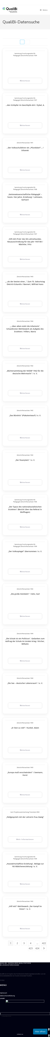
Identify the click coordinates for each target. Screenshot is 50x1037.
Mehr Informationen (25, 839)
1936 (35, 502)
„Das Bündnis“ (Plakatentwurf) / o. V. (25, 415)
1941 (31, 143)
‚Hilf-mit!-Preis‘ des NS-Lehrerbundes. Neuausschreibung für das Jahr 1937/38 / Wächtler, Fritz (25, 242)
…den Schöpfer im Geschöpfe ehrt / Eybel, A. (25, 105)
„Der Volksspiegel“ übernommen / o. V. (25, 551)
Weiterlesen (25, 81)
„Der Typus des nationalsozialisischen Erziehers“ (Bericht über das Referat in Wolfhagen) (25, 509)
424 (37, 948)
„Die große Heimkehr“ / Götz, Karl (25, 594)
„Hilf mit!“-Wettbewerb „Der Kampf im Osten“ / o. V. (25, 907)
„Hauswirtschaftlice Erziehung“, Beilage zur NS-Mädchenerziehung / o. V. (25, 865)
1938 (35, 189)
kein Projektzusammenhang (20, 812)
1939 (35, 546)
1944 (31, 321)
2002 (37, 812)
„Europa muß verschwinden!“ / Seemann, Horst (25, 773)
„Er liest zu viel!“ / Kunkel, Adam (25, 728)
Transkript (32, 812)
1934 (35, 55)
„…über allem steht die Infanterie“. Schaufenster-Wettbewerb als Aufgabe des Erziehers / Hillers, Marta (25, 329)
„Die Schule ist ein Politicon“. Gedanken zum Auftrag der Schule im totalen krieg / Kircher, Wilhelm (25, 641)
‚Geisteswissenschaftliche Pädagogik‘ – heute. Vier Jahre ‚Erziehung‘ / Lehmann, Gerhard (25, 197)
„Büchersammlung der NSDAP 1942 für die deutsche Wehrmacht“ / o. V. (25, 372)
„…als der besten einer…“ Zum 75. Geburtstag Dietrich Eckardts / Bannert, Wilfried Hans (25, 282)
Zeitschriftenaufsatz (27, 55)
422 (44, 943)
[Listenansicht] (28, 42)
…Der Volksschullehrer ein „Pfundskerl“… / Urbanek (25, 149)
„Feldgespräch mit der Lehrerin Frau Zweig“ (25, 817)
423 (31, 948)
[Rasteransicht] (22, 42)
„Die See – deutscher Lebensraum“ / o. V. (25, 683)
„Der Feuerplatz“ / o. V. (25, 460)
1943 (31, 276)
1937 (35, 100)
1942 (31, 366)
